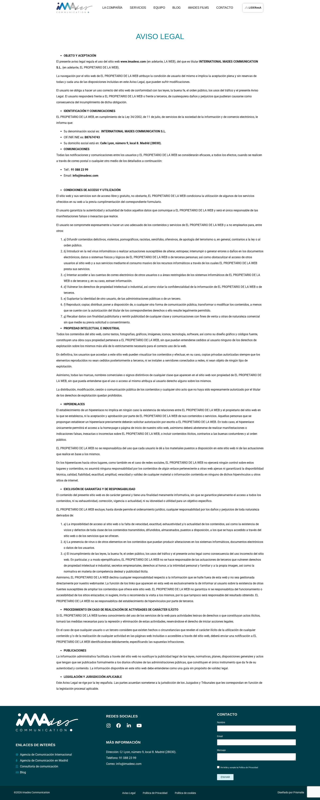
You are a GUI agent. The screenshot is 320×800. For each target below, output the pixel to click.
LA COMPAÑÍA (112, 7)
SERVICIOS (138, 7)
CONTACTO (224, 7)
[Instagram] (108, 725)
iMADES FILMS (198, 7)
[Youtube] (139, 725)
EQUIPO (159, 7)
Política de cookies (185, 792)
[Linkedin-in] (128, 725)
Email (220, 736)
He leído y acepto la (239, 767)
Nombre (221, 722)
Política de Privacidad (248, 767)
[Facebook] (118, 725)
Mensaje (221, 750)
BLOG (176, 7)
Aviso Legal (128, 792)
